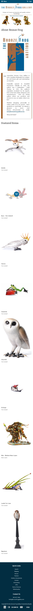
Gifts (16, 584)
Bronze (16, 573)
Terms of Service (16, 587)
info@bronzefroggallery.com (15, 111)
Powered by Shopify (26, 604)
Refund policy (16, 589)
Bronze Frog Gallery (16, 604)
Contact (16, 580)
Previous (5, 20)
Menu (5, 1)
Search (16, 569)
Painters (16, 575)
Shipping (16, 571)
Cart (30, 1)
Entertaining (17, 582)
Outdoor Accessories (16, 578)
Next (28, 20)
